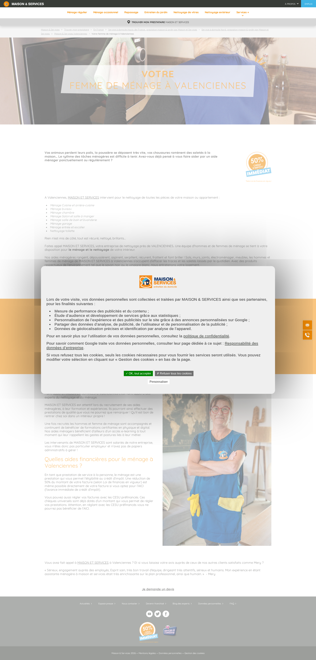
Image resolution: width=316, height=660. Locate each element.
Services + (242, 12)
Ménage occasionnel (105, 12)
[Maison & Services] (24, 3)
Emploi (308, 4)
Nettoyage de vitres (186, 12)
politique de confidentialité (206, 336)
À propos (290, 4)
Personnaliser (159, 381)
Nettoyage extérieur (217, 12)
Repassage (131, 12)
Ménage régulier (77, 12)
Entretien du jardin (155, 12)
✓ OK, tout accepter (138, 373)
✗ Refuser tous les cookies (174, 373)
